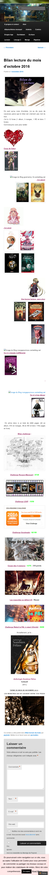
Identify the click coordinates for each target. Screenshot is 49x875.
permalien (34, 735)
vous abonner (30, 834)
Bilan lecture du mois (33, 733)
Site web (11, 824)
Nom (12, 799)
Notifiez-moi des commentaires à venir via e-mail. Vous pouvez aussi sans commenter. (24, 834)
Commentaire (14, 767)
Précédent (8, 47)
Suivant (41, 47)
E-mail (12, 812)
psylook (7, 735)
